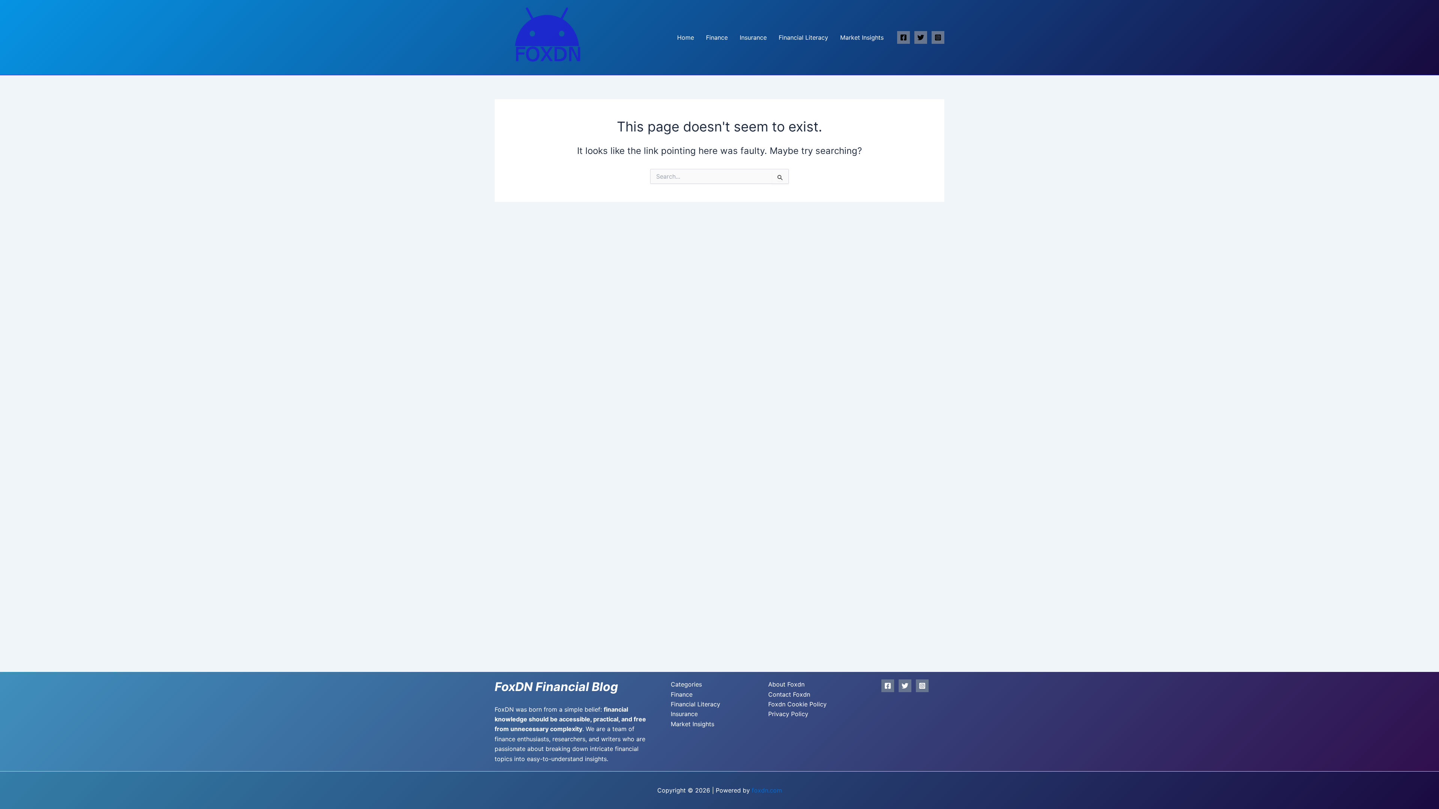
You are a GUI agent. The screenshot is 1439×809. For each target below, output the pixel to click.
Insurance (753, 37)
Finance (717, 37)
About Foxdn (786, 684)
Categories (686, 684)
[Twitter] (920, 37)
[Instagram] (938, 37)
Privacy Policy (788, 714)
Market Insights (862, 37)
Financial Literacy (803, 37)
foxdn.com (767, 790)
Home (685, 37)
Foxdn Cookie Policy (797, 704)
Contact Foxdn (789, 694)
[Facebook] (903, 37)
